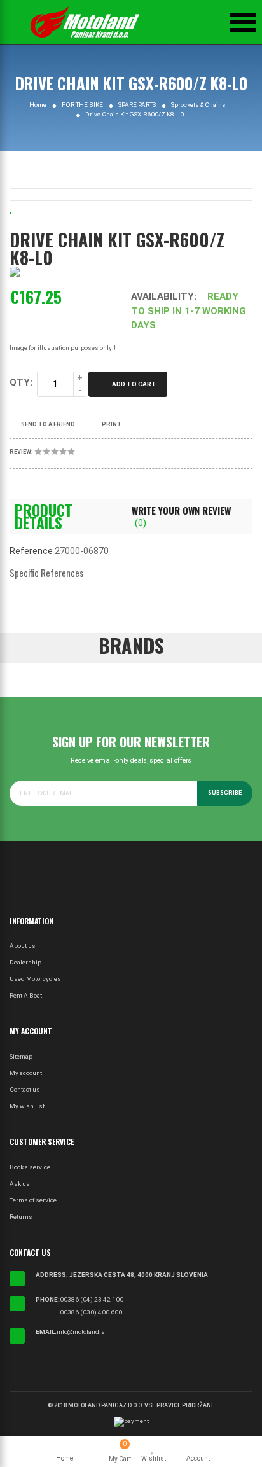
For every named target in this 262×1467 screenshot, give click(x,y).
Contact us (25, 1089)
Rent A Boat (26, 995)
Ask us (20, 1183)
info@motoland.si (82, 1331)
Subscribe (225, 792)
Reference (31, 551)
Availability (162, 296)
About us (23, 945)
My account (26, 1072)
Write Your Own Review (181, 516)
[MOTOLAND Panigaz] (84, 22)
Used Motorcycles (35, 978)
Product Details (43, 516)
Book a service (30, 1167)
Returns (21, 1216)
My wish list (27, 1105)
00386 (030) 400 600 (91, 1312)
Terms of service (33, 1200)
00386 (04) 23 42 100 (91, 1299)
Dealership (25, 962)
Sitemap (21, 1056)
